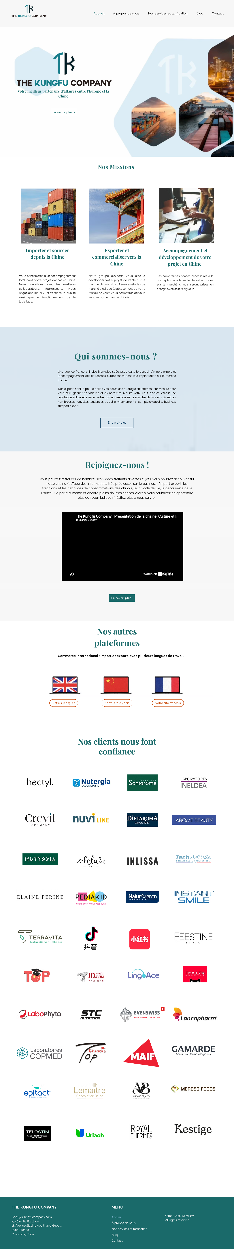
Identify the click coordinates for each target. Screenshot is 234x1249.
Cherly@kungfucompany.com (32, 1217)
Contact (117, 1240)
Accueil (117, 1217)
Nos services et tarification (129, 1229)
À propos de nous (124, 1223)
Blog (115, 1235)
